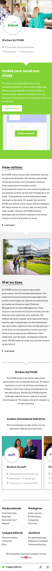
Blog (4, 544)
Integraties (33, 520)
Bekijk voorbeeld (26, 133)
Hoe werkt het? (9, 520)
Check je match (12, 108)
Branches (6, 516)
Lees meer (10, 225)
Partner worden (10, 537)
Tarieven (32, 523)
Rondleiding (34, 516)
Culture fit (7, 541)
